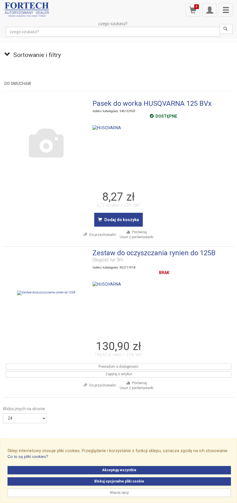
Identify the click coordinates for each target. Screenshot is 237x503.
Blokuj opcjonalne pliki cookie (119, 481)
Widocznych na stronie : (25, 408)
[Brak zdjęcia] (46, 143)
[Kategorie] (226, 10)
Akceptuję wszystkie (119, 470)
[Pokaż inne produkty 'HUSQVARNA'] (106, 127)
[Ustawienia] (209, 10)
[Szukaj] (226, 29)
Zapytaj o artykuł (118, 374)
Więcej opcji (119, 493)
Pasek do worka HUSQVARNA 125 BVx (152, 103)
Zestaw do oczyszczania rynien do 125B (154, 253)
